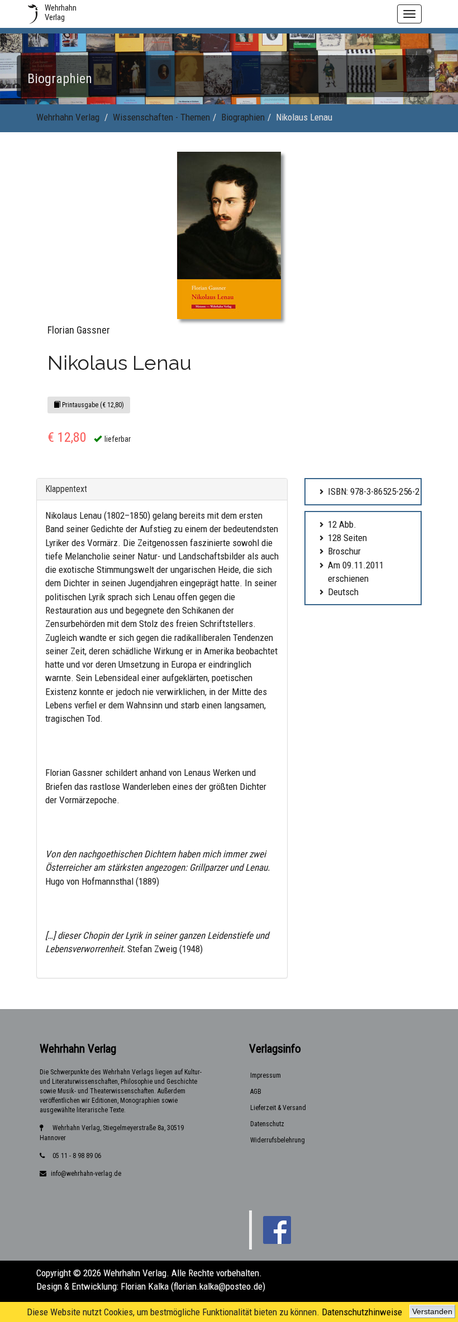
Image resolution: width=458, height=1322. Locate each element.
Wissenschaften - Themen (161, 117)
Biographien (243, 117)
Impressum (265, 1075)
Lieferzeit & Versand (278, 1108)
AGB (255, 1092)
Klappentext (66, 489)
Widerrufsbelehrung (277, 1140)
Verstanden (432, 1311)
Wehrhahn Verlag (67, 117)
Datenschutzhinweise (362, 1312)
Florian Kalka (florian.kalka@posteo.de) (193, 1286)
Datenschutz (267, 1124)
